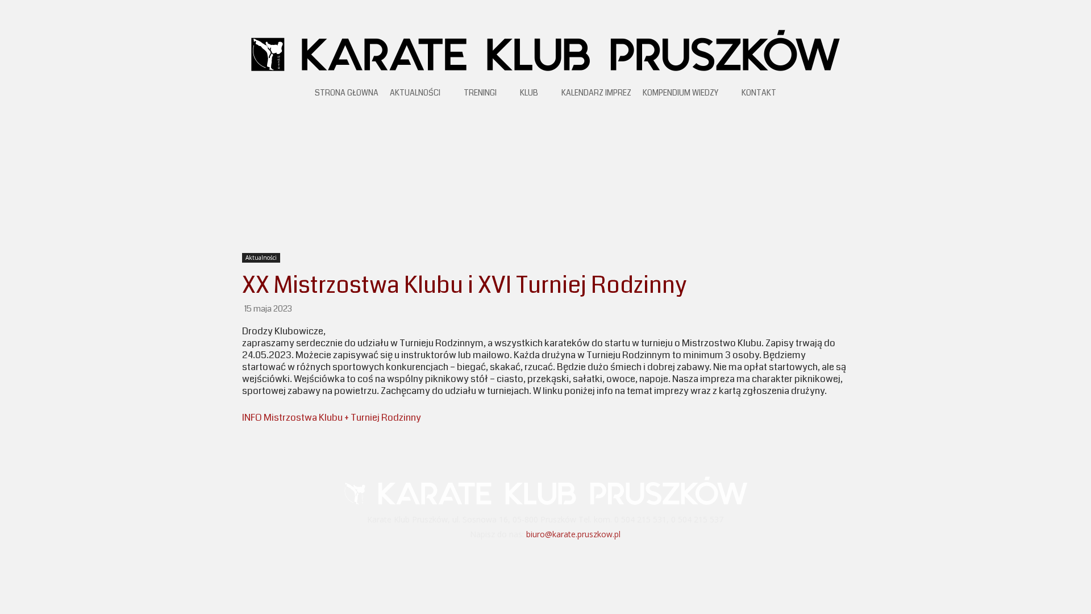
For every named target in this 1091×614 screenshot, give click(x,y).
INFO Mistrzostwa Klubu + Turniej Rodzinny (331, 417)
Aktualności (415, 92)
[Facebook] (530, 557)
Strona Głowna (346, 92)
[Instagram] (560, 557)
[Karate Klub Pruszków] (545, 49)
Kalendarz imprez (596, 92)
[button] (841, 94)
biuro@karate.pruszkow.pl (573, 534)
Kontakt (759, 92)
